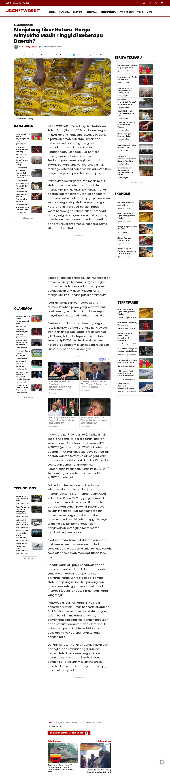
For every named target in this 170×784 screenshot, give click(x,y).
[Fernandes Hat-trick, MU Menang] (36, 149)
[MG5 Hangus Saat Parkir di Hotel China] (36, 498)
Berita (18, 25)
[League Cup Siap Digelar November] (36, 342)
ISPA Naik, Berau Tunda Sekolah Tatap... (22, 161)
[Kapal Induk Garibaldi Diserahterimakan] (146, 387)
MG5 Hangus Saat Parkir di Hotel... (22, 498)
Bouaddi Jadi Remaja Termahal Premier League (23, 375)
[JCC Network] (23, 10)
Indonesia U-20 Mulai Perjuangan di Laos (23, 137)
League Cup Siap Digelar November (21, 342)
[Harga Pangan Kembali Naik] (36, 209)
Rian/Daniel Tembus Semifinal (21, 363)
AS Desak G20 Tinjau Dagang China (126, 146)
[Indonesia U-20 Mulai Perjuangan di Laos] (36, 136)
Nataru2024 (77, 723)
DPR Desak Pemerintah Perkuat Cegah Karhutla (23, 174)
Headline (27, 25)
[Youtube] (162, 3)
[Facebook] (138, 3)
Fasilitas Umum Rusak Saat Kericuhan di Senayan (124, 336)
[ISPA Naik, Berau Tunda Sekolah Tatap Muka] (36, 160)
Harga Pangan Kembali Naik (22, 208)
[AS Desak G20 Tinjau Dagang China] (146, 149)
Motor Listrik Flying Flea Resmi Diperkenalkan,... (23, 547)
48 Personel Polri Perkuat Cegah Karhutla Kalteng (125, 373)
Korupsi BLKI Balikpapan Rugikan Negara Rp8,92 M (126, 158)
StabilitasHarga (56, 726)
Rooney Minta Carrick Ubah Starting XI (22, 387)
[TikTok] (150, 3)
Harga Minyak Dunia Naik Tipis (127, 227)
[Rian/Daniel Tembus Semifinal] (36, 364)
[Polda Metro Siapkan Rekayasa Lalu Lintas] (146, 351)
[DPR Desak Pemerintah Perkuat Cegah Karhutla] (36, 173)
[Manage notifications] (162, 762)
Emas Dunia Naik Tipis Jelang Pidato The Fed (126, 215)
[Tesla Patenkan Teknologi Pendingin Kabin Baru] (36, 509)
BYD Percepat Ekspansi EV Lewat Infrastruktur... (22, 534)
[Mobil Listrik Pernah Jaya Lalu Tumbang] (36, 522)
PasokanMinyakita (93, 723)
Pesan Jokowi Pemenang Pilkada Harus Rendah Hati (98, 771)
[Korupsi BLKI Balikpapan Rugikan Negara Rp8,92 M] (146, 160)
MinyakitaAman (62, 723)
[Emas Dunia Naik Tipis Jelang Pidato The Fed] (146, 217)
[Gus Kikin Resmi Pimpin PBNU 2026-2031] (36, 186)
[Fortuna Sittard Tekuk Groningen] (36, 353)
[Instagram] (144, 3)
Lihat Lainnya (28, 218)
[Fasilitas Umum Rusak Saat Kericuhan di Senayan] (146, 336)
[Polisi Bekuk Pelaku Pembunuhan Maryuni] (36, 196)
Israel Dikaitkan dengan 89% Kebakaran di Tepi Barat (126, 171)
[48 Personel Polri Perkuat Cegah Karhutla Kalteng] (146, 374)
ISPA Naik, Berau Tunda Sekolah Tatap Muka (124, 90)
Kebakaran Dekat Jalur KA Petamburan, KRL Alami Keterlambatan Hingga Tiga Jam (61, 768)
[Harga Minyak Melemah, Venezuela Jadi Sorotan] (146, 252)
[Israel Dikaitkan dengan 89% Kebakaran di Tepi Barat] (146, 171)
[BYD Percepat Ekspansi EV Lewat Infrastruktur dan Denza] (36, 533)
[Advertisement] (29, 266)
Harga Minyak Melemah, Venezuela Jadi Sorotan (126, 251)
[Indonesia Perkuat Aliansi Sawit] (146, 205)
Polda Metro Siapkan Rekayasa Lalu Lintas (127, 350)
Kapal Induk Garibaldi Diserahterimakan (126, 385)
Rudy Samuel (31, 47)
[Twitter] (156, 3)
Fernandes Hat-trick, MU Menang (22, 149)
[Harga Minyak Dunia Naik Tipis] (146, 229)
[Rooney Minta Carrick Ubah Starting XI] (36, 387)
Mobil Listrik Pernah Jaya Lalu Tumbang (22, 522)
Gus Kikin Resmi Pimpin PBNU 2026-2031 (23, 186)
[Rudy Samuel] (16, 47)
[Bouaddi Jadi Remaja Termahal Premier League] (36, 374)
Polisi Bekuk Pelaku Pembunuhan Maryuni (22, 197)
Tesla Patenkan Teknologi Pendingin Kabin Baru (23, 510)
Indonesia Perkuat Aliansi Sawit (125, 203)
